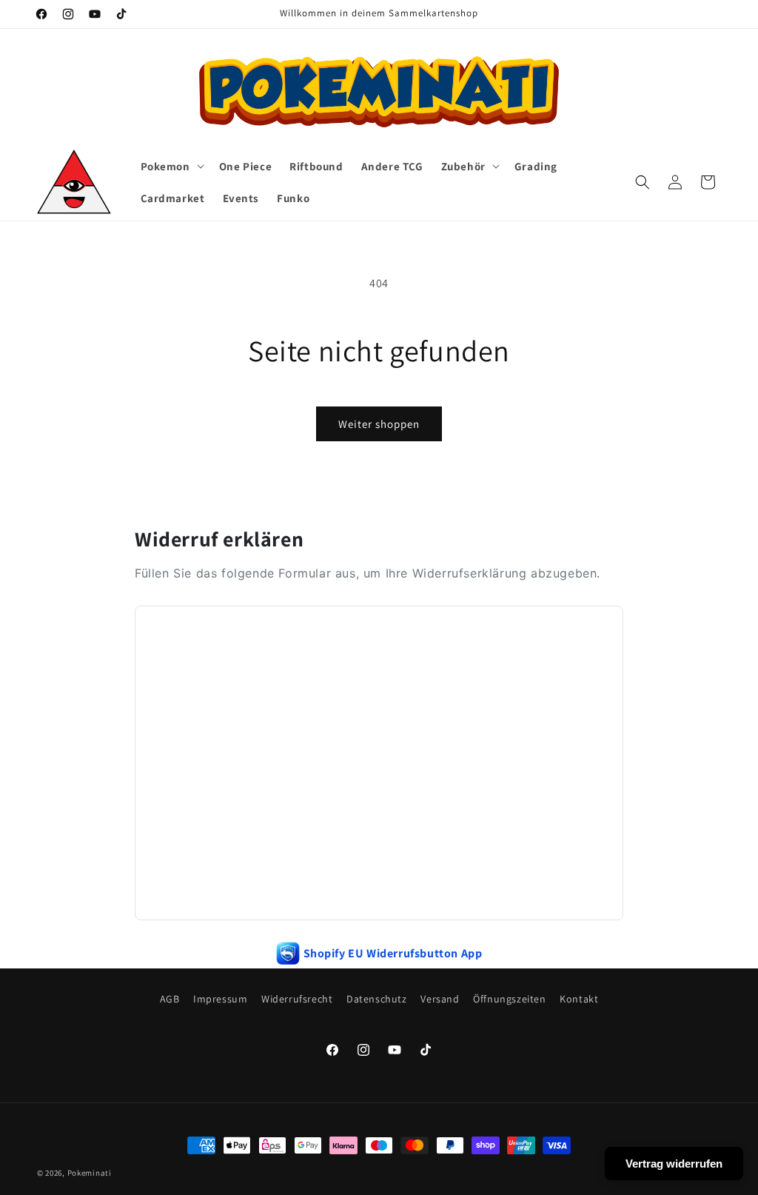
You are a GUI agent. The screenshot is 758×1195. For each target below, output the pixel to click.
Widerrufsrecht (296, 998)
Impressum (220, 998)
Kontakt (579, 998)
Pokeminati (89, 1173)
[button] (171, 166)
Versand (439, 998)
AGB (170, 998)
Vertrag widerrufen (673, 1163)
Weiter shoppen (379, 424)
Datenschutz (376, 998)
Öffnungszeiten (509, 998)
